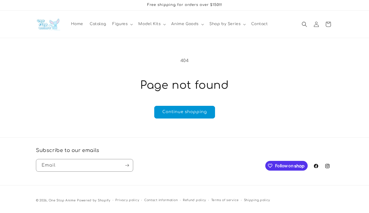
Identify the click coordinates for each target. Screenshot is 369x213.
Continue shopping (184, 112)
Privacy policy (127, 200)
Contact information (161, 200)
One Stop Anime (62, 200)
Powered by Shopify (93, 200)
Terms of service (225, 200)
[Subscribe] (127, 165)
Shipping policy (257, 200)
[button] (122, 24)
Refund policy (194, 200)
